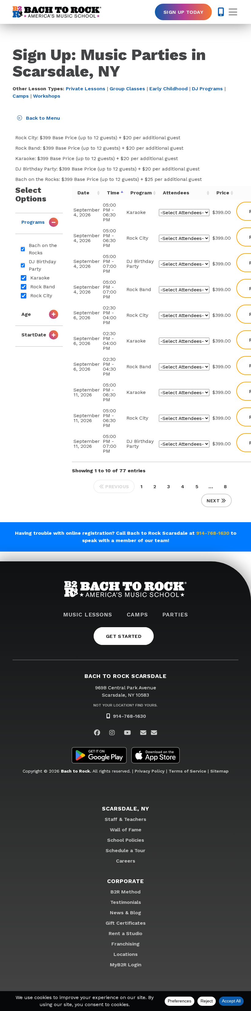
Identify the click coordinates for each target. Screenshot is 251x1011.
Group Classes (127, 89)
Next (213, 501)
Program (141, 193)
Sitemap (219, 771)
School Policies (125, 840)
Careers (125, 861)
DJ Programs (207, 89)
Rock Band (42, 287)
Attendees (176, 193)
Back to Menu (42, 118)
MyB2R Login (125, 965)
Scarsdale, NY (125, 808)
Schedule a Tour (125, 850)
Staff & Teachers (125, 819)
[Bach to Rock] (57, 12)
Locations (126, 954)
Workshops (46, 96)
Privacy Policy (150, 771)
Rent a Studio (125, 933)
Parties (175, 614)
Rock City (41, 295)
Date (83, 193)
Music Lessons (87, 614)
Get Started (123, 636)
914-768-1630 (212, 533)
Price (222, 193)
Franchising (125, 944)
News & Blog (125, 913)
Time (113, 193)
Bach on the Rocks (43, 249)
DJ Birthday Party (42, 265)
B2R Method (125, 892)
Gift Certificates (126, 923)
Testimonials (125, 902)
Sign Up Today (183, 12)
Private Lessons (85, 89)
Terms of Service (187, 771)
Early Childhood (168, 89)
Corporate (125, 881)
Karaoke (40, 278)
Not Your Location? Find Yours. (125, 705)
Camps (21, 96)
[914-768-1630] (220, 12)
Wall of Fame (125, 830)
